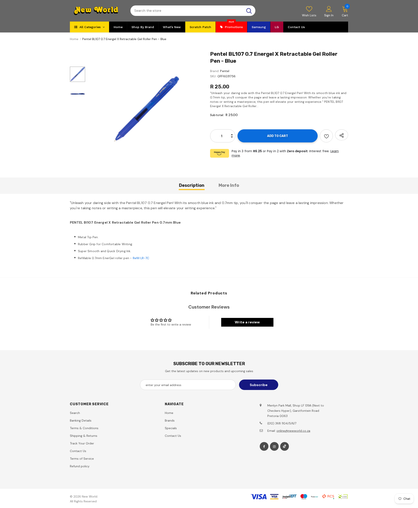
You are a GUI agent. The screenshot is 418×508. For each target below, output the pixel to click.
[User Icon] (329, 9)
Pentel (224, 71)
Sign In (329, 15)
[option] (146, 109)
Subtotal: (217, 115)
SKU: (213, 76)
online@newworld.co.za (293, 431)
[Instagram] (274, 446)
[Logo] (97, 11)
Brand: (214, 71)
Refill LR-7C (141, 258)
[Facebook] (264, 446)
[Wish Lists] (326, 135)
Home (74, 39)
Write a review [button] (247, 322)
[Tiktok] (284, 446)
